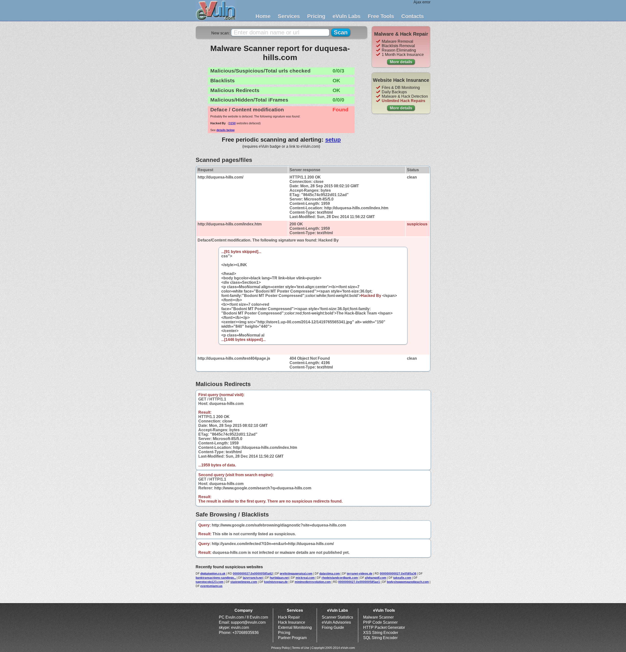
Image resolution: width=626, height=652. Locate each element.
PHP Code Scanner (380, 622)
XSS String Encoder (380, 633)
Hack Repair (289, 617)
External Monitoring (295, 627)
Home (263, 16)
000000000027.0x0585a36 (398, 573)
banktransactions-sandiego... (216, 577)
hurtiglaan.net (279, 577)
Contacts (412, 16)
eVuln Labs (346, 16)
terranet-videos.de (359, 573)
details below (225, 130)
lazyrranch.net (253, 577)
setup (333, 139)
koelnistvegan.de (276, 582)
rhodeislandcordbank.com (340, 577)
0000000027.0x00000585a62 (253, 573)
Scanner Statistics (337, 617)
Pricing (316, 16)
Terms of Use (300, 648)
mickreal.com (305, 577)
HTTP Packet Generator (384, 627)
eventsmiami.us (211, 586)
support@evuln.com (248, 622)
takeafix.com (402, 577)
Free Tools (381, 16)
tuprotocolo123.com (210, 582)
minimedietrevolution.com (313, 582)
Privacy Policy (280, 648)
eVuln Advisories (336, 622)
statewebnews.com (243, 582)
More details (401, 62)
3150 (232, 123)
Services (289, 16)
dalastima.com (329, 573)
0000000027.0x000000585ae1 (359, 582)
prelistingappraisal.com (296, 573)
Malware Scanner (378, 617)
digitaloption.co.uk (212, 573)
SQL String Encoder (380, 638)
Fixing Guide (333, 627)
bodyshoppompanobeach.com (408, 582)
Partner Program (292, 638)
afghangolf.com (375, 577)
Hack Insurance (291, 622)
